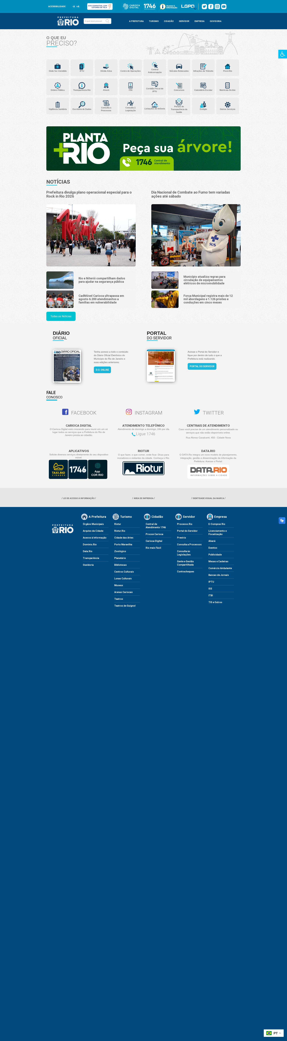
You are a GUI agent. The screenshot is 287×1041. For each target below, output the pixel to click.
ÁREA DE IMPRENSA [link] (143, 498)
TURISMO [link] (154, 21)
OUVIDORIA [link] (215, 21)
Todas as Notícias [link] (60, 316)
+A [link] (77, 6)
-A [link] (73, 6)
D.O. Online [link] (102, 370)
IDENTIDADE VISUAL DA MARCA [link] (208, 498)
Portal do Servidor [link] (202, 366)
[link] (282, 54)
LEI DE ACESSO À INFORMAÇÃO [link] (79, 498)
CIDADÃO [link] (169, 21)
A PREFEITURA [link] (136, 21)
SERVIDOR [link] (184, 21)
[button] (107, 21)
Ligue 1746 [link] (145, 434)
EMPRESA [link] (199, 21)
